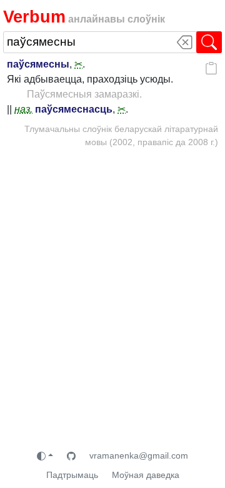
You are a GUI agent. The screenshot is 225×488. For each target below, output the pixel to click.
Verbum (34, 16)
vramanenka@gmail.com (138, 455)
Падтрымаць (72, 475)
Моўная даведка (145, 475)
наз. (23, 109)
